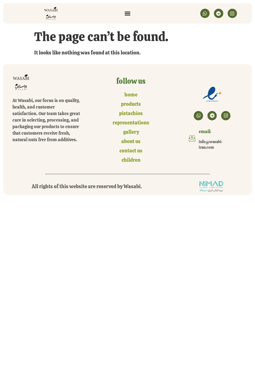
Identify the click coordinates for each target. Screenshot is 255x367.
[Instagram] (232, 13)
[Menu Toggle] (127, 13)
